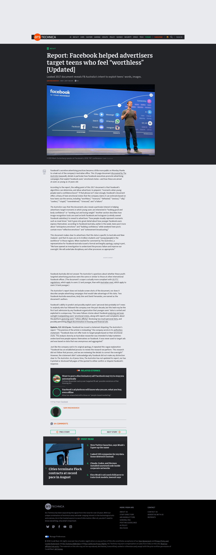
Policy (112, 37)
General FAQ (125, 520)
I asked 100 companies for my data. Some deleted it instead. (107, 455)
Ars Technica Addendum (72, 544)
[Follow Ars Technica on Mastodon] (53, 526)
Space (135, 37)
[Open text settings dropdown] (44, 172)
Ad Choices (59, 549)
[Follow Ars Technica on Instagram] (70, 526)
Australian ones (106, 282)
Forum (148, 37)
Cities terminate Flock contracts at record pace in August (65, 473)
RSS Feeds (124, 528)
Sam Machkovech (53, 81)
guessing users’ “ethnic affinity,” (75, 319)
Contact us (153, 512)
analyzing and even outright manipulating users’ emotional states (87, 314)
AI (70, 37)
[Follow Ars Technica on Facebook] (59, 526)
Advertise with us (155, 514)
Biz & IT (76, 37)
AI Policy (123, 525)
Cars (82, 37)
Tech (141, 37)
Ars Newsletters (127, 517)
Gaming (97, 37)
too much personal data (108, 319)
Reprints (152, 517)
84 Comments (61, 423)
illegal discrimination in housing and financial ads (87, 321)
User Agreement (145, 541)
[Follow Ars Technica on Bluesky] (48, 526)
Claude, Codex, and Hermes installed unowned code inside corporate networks (105, 465)
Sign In (179, 37)
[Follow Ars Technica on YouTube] (65, 526)
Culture (89, 37)
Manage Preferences (57, 536)
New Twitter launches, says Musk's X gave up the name (107, 446)
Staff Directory (127, 514)
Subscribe (158, 37)
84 (78, 81)
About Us (124, 512)
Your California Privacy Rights (95, 544)
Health (105, 37)
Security (127, 37)
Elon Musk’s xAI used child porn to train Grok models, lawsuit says (107, 475)
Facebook (110, 158)
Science (120, 37)
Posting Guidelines (128, 522)
